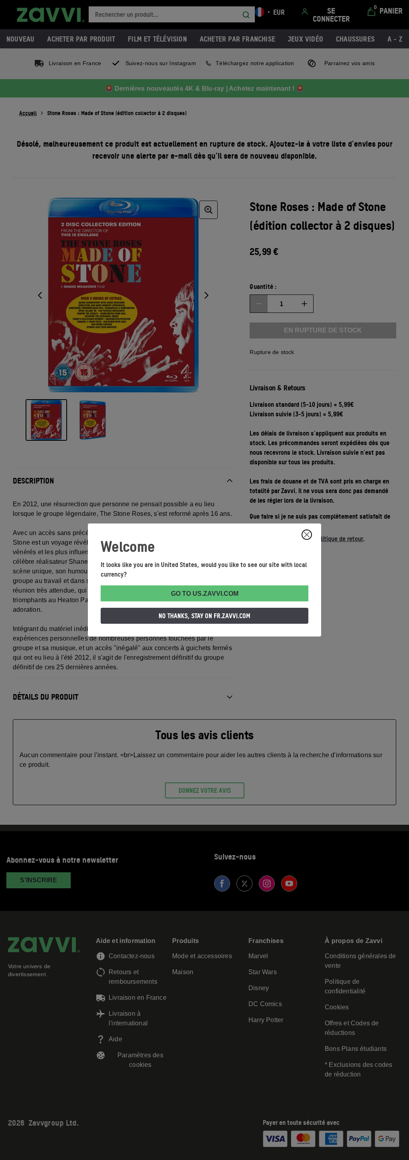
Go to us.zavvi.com (204, 593)
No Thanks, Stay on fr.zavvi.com (204, 616)
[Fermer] (307, 534)
